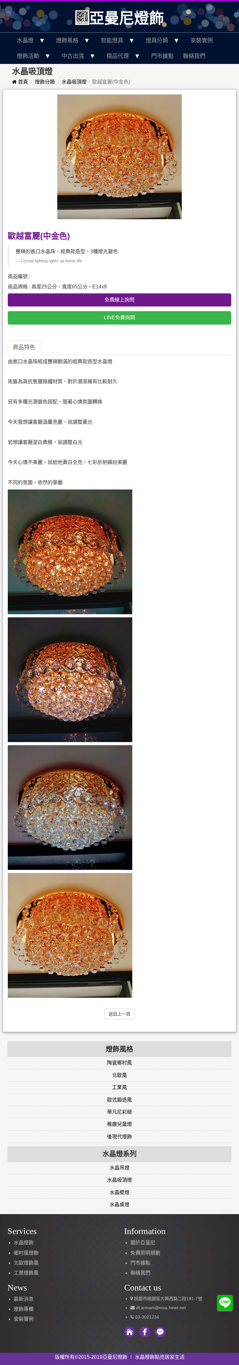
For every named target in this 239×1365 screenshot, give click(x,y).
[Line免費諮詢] (160, 1331)
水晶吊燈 (119, 1167)
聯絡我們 (194, 56)
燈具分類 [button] (157, 40)
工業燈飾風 (26, 1273)
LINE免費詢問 (119, 317)
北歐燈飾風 (26, 1263)
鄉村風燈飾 (26, 1253)
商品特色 (24, 347)
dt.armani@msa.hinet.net (160, 1307)
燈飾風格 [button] (67, 40)
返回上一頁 (119, 1013)
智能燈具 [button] (112, 40)
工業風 (119, 1087)
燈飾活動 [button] (28, 56)
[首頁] (129, 1331)
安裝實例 (201, 40)
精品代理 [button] (117, 56)
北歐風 (119, 1075)
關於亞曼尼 (142, 1242)
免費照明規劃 (145, 1253)
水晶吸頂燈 (74, 81)
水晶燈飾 (24, 1242)
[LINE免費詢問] (225, 1302)
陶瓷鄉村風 (119, 1062)
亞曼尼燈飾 (126, 18)
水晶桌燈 (119, 1204)
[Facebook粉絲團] (144, 1331)
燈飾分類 (45, 81)
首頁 (22, 81)
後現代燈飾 (119, 1136)
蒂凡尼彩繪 (119, 1112)
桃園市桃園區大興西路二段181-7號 (168, 1298)
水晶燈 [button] (25, 40)
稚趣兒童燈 (119, 1124)
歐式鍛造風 (119, 1099)
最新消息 (24, 1299)
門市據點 (162, 56)
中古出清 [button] (73, 56)
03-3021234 (147, 1316)
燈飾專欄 (24, 1309)
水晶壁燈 (119, 1192)
